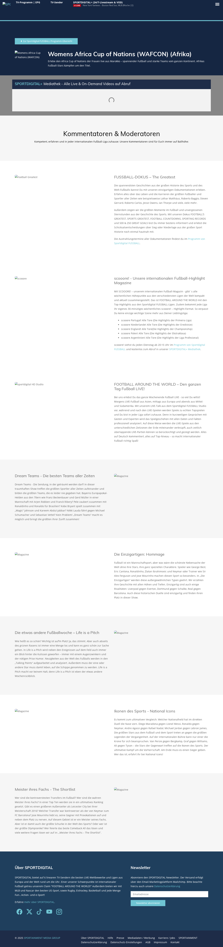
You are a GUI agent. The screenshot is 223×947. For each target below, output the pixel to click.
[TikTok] (39, 913)
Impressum (160, 942)
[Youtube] (49, 913)
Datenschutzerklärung (167, 886)
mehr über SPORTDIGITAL (39, 902)
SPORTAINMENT (188, 938)
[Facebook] (19, 913)
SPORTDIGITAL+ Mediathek (184, 349)
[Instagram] (59, 913)
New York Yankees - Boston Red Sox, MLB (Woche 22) (108, 5)
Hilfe (110, 938)
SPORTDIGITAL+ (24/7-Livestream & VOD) (98, 2)
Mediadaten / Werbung (141, 938)
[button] (217, 4)
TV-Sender (57, 2)
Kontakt (175, 942)
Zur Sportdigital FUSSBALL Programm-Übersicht (47, 41)
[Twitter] (29, 913)
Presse (120, 938)
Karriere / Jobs (166, 938)
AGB (147, 942)
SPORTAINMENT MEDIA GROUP (42, 938)
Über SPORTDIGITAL (92, 938)
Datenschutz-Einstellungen (126, 942)
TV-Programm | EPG (28, 2)
